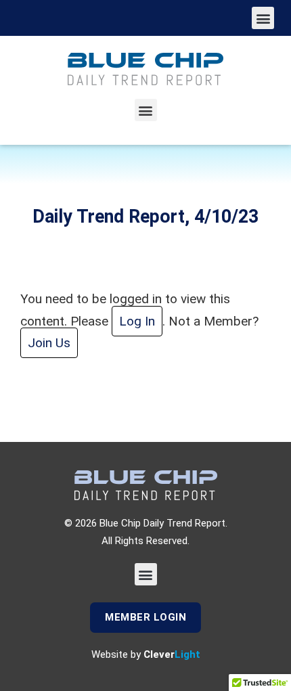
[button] (263, 18)
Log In (137, 321)
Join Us (49, 343)
